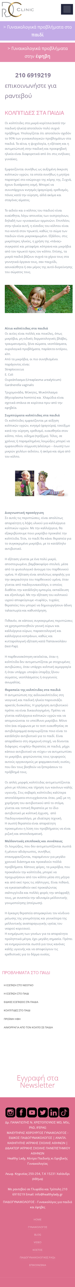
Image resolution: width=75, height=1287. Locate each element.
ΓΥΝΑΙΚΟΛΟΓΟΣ (37, 1227)
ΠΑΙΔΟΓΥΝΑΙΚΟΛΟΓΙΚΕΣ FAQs (37, 1257)
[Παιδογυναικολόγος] (18, 10)
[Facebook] (21, 1112)
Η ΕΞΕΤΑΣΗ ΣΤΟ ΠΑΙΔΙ (16, 993)
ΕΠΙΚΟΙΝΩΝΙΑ (37, 1265)
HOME (37, 1219)
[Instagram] (10, 1112)
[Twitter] (43, 1112)
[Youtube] (32, 1112)
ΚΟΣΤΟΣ (37, 1250)
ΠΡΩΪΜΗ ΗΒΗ (12, 1019)
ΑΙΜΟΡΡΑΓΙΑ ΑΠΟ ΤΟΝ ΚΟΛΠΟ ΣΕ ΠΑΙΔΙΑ (28, 1027)
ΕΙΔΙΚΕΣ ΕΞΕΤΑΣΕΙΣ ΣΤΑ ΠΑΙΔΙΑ (21, 1002)
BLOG (37, 1234)
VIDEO (37, 1242)
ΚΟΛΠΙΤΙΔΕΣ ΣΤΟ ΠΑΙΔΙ (17, 1010)
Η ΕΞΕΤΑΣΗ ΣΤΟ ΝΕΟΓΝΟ (18, 985)
